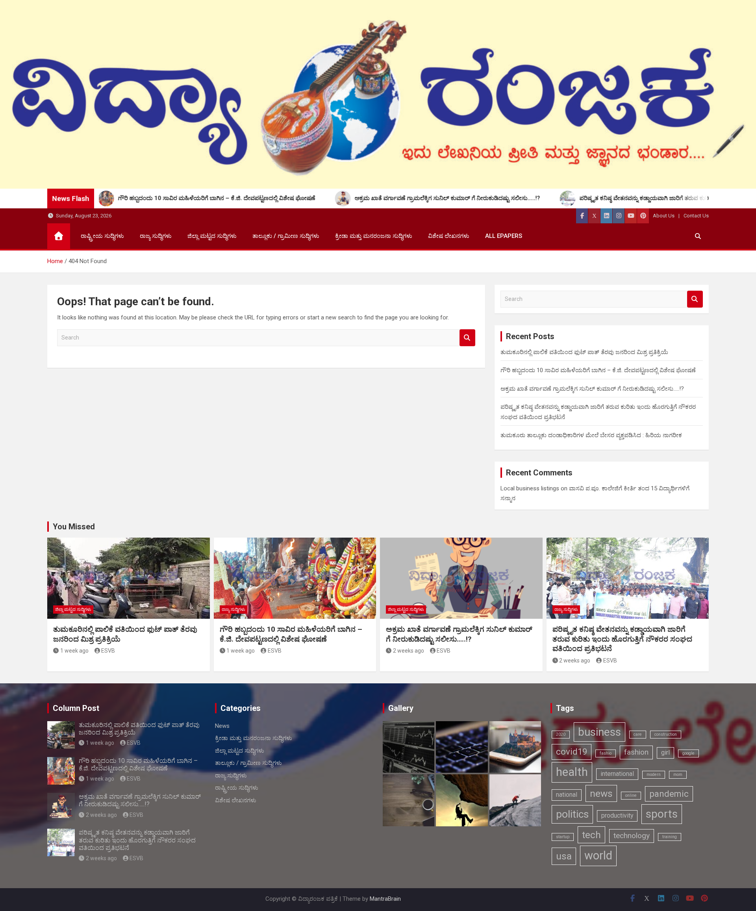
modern (654, 774)
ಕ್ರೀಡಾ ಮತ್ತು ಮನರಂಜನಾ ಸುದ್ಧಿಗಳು (373, 235)
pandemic (669, 794)
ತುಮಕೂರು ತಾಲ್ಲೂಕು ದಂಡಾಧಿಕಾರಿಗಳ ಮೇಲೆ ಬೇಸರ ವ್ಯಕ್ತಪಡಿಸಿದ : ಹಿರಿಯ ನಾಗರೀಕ (591, 435)
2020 (560, 734)
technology (631, 835)
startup (562, 836)
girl (665, 752)
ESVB (108, 651)
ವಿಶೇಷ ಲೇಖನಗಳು (448, 235)
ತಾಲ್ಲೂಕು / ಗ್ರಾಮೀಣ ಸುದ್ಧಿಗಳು (285, 235)
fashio (605, 753)
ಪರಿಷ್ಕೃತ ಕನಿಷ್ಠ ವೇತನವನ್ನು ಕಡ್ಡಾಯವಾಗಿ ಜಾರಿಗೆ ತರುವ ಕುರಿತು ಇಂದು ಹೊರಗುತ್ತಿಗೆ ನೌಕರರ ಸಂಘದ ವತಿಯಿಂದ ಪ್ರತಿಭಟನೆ (622, 639)
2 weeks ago (408, 651)
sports (662, 813)
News (222, 725)
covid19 (571, 751)
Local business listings (529, 488)
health (572, 772)
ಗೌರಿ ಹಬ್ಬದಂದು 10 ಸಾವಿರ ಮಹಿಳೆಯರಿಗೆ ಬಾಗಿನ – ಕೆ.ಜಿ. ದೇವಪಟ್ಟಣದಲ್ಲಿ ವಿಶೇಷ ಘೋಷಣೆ (598, 370)
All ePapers (503, 235)
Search (467, 337)
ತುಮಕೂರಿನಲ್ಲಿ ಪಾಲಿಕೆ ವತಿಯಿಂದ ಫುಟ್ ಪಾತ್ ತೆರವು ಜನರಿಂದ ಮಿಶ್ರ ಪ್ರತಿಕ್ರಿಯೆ (584, 352)
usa (564, 856)
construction (665, 734)
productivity (617, 815)
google (688, 753)
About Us (663, 216)
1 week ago (74, 651)
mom (677, 774)
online (631, 795)
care (638, 734)
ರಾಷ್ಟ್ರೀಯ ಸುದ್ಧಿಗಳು (102, 235)
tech (591, 834)
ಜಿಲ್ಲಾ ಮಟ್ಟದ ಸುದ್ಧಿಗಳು (212, 235)
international (617, 773)
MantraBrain (385, 898)
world (598, 855)
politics (572, 814)
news (601, 793)
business (599, 731)
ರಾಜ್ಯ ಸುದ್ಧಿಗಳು (156, 235)
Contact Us (696, 216)
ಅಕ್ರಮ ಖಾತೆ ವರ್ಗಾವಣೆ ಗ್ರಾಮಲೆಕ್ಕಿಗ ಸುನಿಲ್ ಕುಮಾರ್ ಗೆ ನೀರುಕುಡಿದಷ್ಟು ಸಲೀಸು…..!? (592, 388)
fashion (636, 752)
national (566, 794)
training (669, 836)
